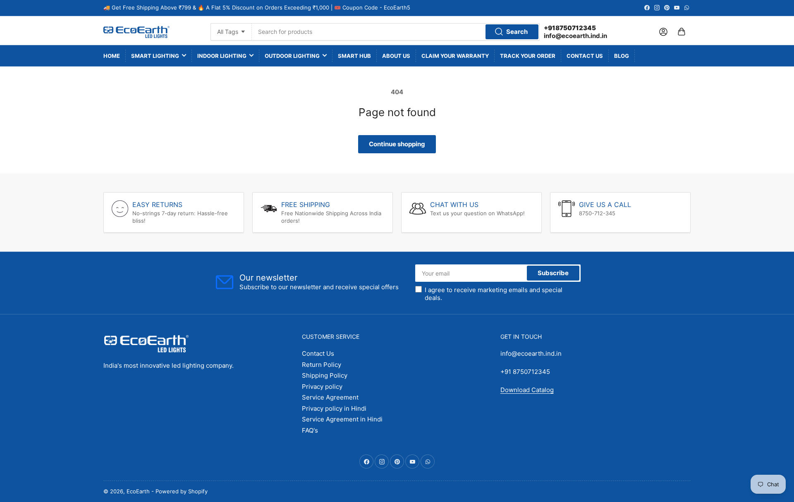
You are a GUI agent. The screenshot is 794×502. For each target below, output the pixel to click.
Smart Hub (354, 55)
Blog (621, 55)
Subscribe (553, 273)
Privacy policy (322, 386)
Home (111, 55)
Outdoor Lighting (292, 55)
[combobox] (396, 31)
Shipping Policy (324, 375)
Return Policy (321, 365)
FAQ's (310, 430)
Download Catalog (527, 390)
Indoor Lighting (221, 55)
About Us (396, 55)
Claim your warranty (455, 55)
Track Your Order (527, 55)
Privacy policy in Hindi (334, 408)
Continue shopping (397, 144)
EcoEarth (138, 491)
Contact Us (585, 55)
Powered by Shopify (181, 491)
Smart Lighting (155, 55)
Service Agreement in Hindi (342, 419)
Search (517, 32)
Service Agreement (330, 397)
